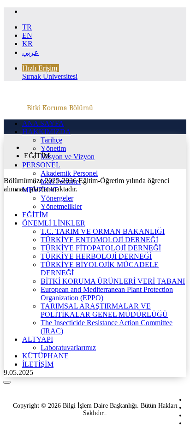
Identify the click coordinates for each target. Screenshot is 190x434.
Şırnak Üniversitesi (49, 76)
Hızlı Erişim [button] (39, 68)
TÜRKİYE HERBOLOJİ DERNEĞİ (96, 256)
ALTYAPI (37, 339)
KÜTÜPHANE (45, 356)
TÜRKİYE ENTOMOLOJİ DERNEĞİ (99, 240)
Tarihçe (51, 140)
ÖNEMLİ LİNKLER (53, 223)
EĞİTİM (35, 215)
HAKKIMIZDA (46, 132)
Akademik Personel (69, 173)
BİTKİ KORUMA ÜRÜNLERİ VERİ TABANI (113, 281)
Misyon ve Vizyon (68, 157)
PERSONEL (41, 165)
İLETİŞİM (37, 364)
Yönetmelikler (61, 206)
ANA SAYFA (43, 123)
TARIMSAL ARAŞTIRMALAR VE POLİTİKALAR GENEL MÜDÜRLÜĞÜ (104, 310)
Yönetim (53, 148)
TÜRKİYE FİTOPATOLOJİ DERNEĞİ (101, 248)
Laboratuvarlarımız (68, 347)
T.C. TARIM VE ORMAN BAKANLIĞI (103, 231)
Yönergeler (57, 198)
